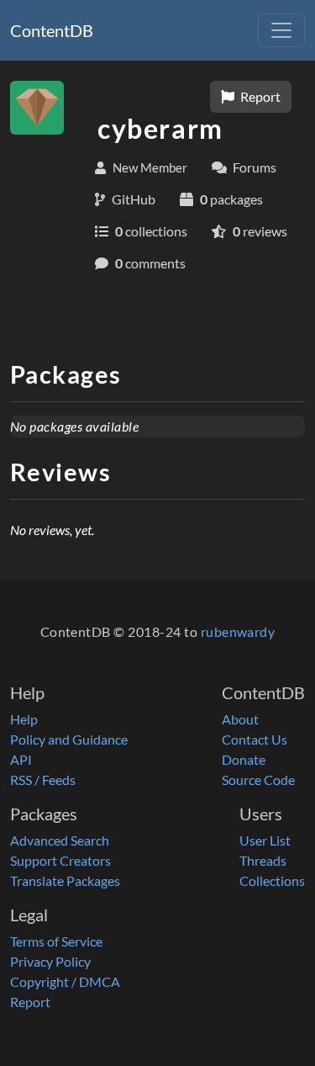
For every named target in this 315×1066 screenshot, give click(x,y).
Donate (243, 759)
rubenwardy (238, 631)
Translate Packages (65, 880)
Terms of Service (56, 941)
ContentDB (51, 30)
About (240, 719)
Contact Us (254, 739)
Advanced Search (59, 840)
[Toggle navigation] (281, 30)
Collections (272, 880)
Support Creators (60, 860)
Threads (262, 860)
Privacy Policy (50, 961)
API (21, 759)
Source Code (258, 780)
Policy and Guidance (69, 739)
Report (259, 96)
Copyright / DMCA (65, 981)
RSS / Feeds (43, 780)
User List (265, 840)
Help (24, 719)
